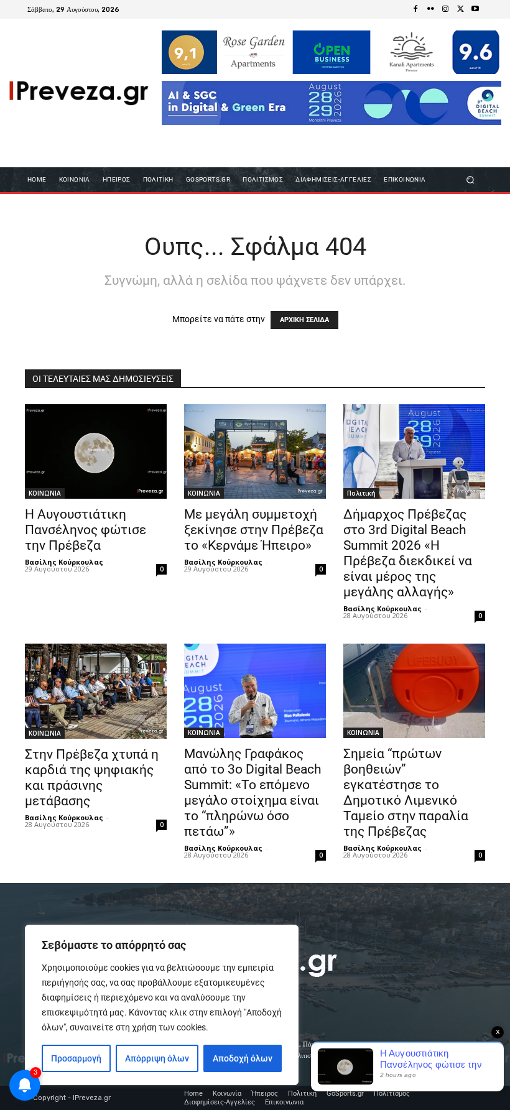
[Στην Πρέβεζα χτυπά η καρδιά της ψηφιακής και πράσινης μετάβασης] (96, 691)
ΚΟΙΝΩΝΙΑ (45, 493)
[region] (162, 1005)
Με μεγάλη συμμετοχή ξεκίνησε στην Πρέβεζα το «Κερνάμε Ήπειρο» (253, 530)
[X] (460, 9)
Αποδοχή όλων (242, 1058)
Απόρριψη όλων (157, 1058)
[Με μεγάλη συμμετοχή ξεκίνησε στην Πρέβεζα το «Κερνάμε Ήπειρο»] (255, 451)
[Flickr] (430, 9)
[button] (470, 179)
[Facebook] (415, 9)
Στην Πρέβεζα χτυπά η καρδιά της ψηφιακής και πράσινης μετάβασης (92, 777)
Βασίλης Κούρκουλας (64, 562)
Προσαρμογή (76, 1058)
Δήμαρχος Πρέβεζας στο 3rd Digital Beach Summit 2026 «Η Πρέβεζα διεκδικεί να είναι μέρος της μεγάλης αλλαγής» (407, 553)
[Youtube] (475, 9)
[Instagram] (445, 9)
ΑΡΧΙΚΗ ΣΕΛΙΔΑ (304, 320)
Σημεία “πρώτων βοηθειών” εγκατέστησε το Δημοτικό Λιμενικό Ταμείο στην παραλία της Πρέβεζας (405, 792)
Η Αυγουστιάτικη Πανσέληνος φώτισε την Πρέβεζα (85, 530)
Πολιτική (361, 493)
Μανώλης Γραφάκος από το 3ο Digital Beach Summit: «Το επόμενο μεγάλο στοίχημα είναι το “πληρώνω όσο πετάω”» (253, 792)
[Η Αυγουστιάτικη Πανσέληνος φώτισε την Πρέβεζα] (96, 451)
